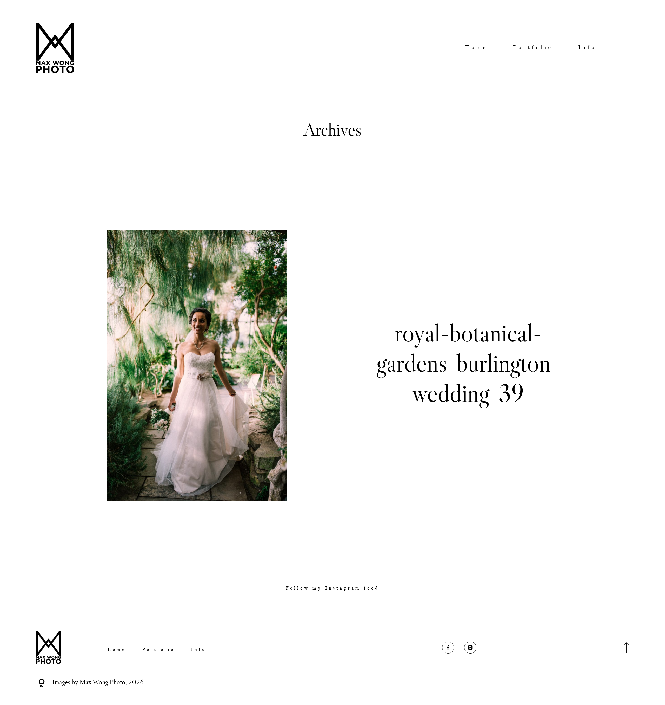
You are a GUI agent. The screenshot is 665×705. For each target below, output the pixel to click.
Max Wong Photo (102, 682)
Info (587, 47)
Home (476, 47)
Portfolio (533, 47)
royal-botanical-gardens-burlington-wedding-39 (468, 363)
